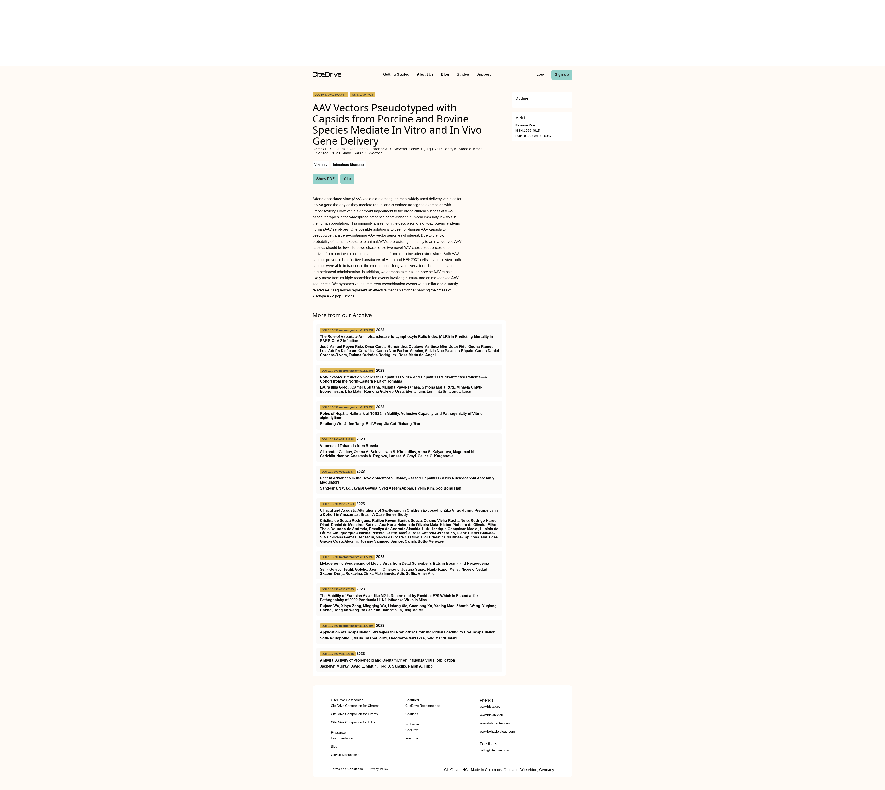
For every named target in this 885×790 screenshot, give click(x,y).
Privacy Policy (378, 769)
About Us (425, 74)
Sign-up (562, 75)
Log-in (542, 74)
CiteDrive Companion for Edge (353, 722)
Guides (463, 74)
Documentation (342, 738)
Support (483, 74)
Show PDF (325, 179)
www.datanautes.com (495, 723)
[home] (327, 75)
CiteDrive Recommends (422, 705)
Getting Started (396, 74)
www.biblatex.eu (491, 715)
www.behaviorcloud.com (497, 731)
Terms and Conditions (347, 769)
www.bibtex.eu (490, 706)
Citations (411, 714)
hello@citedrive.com (494, 750)
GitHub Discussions (345, 755)
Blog (445, 74)
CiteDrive (412, 730)
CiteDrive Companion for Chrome (355, 705)
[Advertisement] (442, 34)
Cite (347, 179)
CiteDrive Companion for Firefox (354, 714)
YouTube (411, 738)
